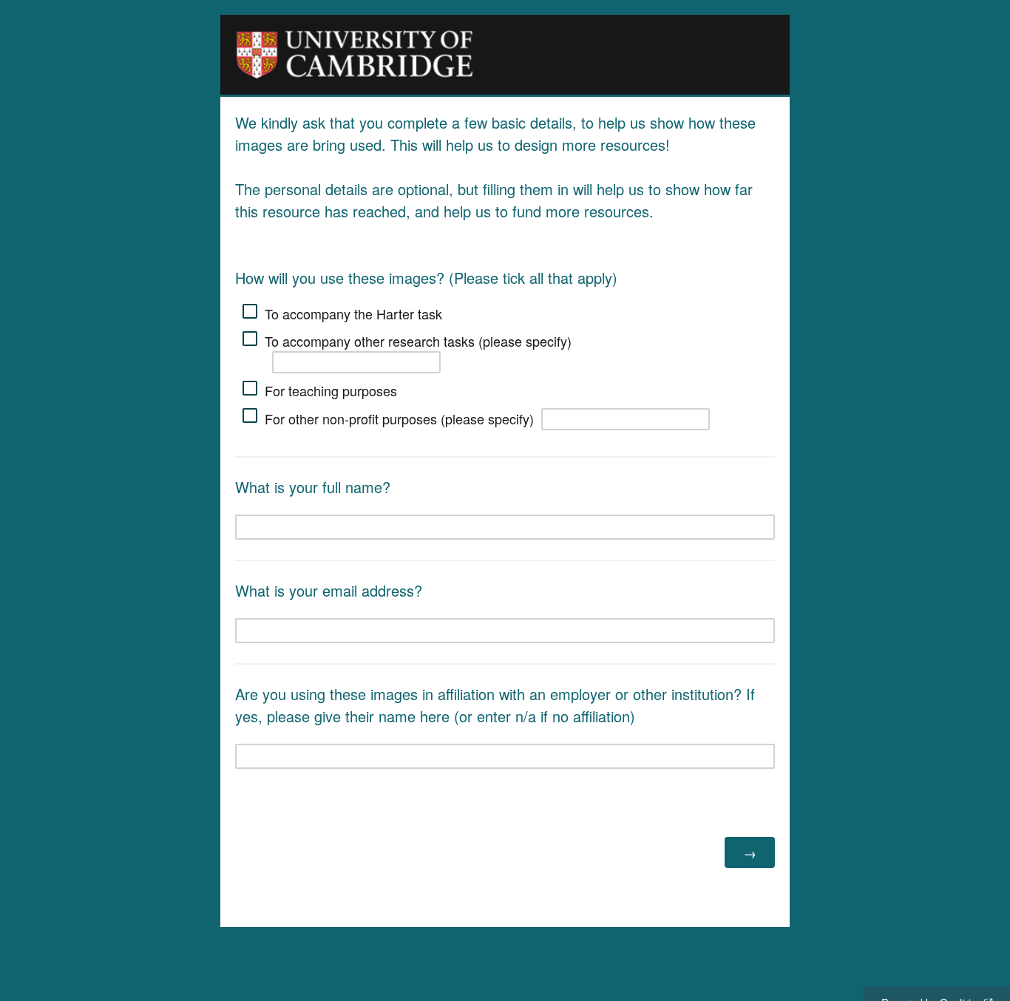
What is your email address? (328, 590)
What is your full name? (312, 487)
